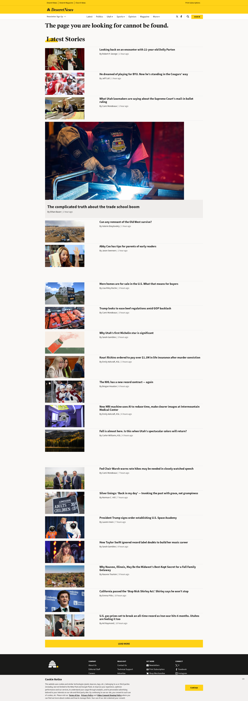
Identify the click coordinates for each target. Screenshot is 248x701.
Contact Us (122, 665)
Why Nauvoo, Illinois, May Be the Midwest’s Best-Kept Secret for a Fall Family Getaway (147, 568)
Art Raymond (108, 623)
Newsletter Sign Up (55, 16)
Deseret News (52, 3)
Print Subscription (157, 669)
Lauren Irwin (108, 522)
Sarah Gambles (109, 337)
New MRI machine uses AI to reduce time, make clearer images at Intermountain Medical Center (149, 408)
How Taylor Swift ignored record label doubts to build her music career (143, 542)
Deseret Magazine (66, 3)
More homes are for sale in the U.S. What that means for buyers (138, 284)
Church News (80, 3)
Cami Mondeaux (109, 106)
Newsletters (154, 665)
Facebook (182, 669)
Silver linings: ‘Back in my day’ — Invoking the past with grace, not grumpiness (148, 493)
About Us (92, 665)
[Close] (243, 679)
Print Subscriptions (192, 3)
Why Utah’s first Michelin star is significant (126, 333)
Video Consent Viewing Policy (109, 695)
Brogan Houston (109, 386)
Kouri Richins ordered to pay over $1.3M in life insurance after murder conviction (149, 357)
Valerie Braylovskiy (111, 226)
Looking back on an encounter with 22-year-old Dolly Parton (137, 50)
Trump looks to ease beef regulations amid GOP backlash (135, 308)
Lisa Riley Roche (109, 288)
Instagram (182, 673)
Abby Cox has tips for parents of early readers (127, 246)
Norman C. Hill (109, 497)
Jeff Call (106, 78)
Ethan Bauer (55, 211)
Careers (92, 673)
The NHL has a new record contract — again (126, 382)
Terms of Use (74, 695)
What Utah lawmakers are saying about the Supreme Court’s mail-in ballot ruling (146, 100)
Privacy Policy (87, 695)
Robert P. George (109, 53)
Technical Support (125, 669)
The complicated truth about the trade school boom (93, 206)
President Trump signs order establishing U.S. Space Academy (138, 518)
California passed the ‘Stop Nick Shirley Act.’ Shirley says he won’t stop (143, 591)
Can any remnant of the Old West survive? (125, 222)
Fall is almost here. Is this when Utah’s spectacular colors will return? (143, 431)
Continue (194, 687)
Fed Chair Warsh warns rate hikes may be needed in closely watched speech (146, 469)
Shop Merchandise (157, 673)
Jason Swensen (109, 250)
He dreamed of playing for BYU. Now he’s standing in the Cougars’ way (143, 74)
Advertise (121, 673)
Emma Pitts (107, 595)
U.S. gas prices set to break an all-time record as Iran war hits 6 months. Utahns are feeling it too (149, 617)
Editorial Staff (94, 669)
